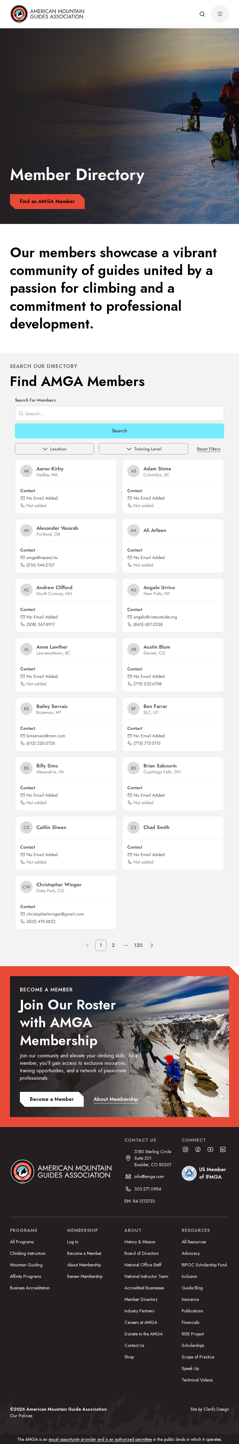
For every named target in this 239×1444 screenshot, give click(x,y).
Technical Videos (197, 1380)
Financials (190, 1322)
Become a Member (84, 1253)
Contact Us (134, 1345)
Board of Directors (141, 1253)
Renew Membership (84, 1276)
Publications (192, 1311)
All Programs (22, 1242)
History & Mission (140, 1242)
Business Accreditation (30, 1288)
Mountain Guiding (26, 1265)
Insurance (190, 1299)
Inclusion (189, 1276)
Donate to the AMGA (143, 1334)
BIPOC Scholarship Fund (204, 1265)
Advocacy (191, 1253)
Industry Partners (139, 1311)
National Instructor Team (146, 1276)
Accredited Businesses (144, 1288)
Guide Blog (192, 1288)
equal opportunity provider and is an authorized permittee (100, 1439)
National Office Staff (143, 1265)
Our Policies (21, 1416)
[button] (202, 14)
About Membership (84, 1265)
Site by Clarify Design (209, 1409)
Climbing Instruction (27, 1253)
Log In (72, 1242)
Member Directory (140, 1299)
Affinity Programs (25, 1276)
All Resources (194, 1242)
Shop (129, 1357)
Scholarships (193, 1345)
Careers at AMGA (140, 1322)
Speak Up (190, 1368)
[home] (48, 14)
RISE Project (193, 1334)
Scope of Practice (198, 1357)
